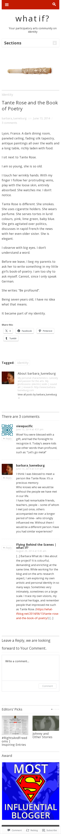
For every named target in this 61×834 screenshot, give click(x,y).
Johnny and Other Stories (42, 735)
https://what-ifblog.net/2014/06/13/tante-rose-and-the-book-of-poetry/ (37, 613)
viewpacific (24, 426)
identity (22, 363)
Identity (7, 94)
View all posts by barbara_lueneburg (37, 396)
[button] (30, 791)
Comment (47, 685)
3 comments (9, 123)
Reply (9, 438)
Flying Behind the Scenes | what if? (36, 546)
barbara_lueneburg (14, 118)
